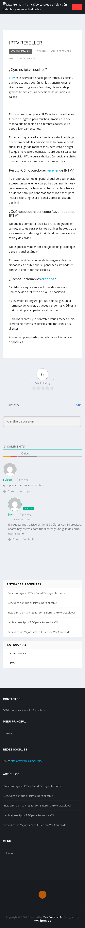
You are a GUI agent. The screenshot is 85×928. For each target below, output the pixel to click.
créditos (47, 279)
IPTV (12, 78)
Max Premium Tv (53, 917)
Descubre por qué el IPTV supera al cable (32, 603)
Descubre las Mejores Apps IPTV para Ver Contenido (39, 632)
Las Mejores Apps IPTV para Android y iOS (33, 622)
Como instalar (20, 51)
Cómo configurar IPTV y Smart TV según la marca (36, 593)
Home (9, 733)
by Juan (41, 51)
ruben (27, 519)
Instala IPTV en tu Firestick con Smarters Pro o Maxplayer (41, 612)
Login (77, 405)
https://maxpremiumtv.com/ (26, 761)
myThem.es (42, 920)
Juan (11, 514)
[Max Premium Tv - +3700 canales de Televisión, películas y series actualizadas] (36, 7)
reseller (53, 170)
